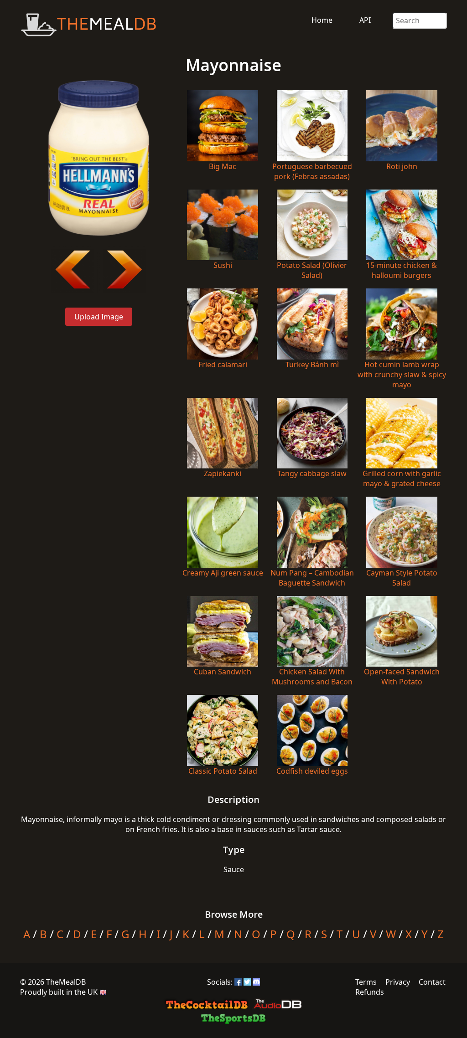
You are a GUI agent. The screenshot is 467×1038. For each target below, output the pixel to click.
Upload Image (98, 317)
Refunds (369, 992)
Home (321, 20)
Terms (366, 982)
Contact (432, 982)
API (365, 20)
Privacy (397, 982)
